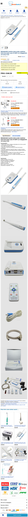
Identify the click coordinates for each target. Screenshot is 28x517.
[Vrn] (14, 493)
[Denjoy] (23, 484)
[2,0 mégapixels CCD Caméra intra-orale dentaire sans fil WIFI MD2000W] (20, 452)
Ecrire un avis (6, 60)
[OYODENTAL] (23, 510)
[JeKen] (5, 488)
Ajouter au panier (17, 515)
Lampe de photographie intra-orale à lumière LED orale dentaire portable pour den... (7, 443)
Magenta (23, 56)
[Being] (5, 484)
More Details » (23, 114)
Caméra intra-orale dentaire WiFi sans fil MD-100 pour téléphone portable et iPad (20, 426)
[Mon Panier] (3, 515)
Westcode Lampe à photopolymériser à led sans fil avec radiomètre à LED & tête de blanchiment (14, 403)
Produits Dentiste (16, 400)
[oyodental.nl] (14, 511)
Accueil (2, 15)
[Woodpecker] (23, 488)
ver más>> (14, 495)
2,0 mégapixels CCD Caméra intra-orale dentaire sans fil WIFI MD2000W (20, 460)
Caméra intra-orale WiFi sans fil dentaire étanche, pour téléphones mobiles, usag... (7, 426)
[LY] (5, 493)
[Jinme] (23, 493)
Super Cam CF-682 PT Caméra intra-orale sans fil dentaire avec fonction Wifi (6, 460)
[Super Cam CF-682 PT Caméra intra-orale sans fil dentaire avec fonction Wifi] (7, 452)
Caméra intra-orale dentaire (8, 15)
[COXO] (14, 484)
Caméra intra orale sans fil (18, 15)
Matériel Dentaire (9, 400)
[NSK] (14, 488)
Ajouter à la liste (16, 60)
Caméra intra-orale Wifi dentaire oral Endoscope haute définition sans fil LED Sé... (7, 477)
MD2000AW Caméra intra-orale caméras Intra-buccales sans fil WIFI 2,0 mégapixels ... (19, 443)
